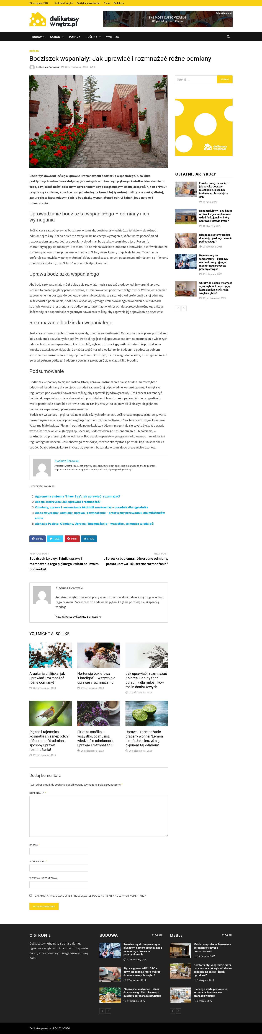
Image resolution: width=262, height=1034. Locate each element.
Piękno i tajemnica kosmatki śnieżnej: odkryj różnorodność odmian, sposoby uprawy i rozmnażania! (49, 741)
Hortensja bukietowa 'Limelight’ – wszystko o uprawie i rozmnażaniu (96, 678)
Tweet (57, 538)
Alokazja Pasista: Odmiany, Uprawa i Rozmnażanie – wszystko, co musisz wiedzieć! (94, 524)
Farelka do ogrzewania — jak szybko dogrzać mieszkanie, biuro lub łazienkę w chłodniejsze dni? (214, 190)
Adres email (38, 861)
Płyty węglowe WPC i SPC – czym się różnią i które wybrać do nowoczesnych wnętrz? (142, 972)
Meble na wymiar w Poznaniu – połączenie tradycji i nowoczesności (212, 948)
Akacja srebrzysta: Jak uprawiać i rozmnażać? (68, 502)
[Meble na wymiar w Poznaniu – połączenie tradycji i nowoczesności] (180, 945)
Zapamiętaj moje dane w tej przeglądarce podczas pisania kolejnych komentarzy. (91, 895)
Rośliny (91, 36)
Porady (74, 36)
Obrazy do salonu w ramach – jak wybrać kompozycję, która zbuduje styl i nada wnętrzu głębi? (215, 288)
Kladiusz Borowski (49, 67)
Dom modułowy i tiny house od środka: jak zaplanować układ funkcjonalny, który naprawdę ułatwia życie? (215, 216)
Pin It (74, 538)
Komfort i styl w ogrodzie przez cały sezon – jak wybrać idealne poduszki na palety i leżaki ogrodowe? (213, 970)
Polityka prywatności (88, 3)
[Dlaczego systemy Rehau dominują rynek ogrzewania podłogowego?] (186, 236)
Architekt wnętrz (64, 3)
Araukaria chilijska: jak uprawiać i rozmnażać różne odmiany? (47, 678)
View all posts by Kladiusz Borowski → (78, 616)
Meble (176, 935)
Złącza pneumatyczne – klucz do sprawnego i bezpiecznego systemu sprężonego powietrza (142, 992)
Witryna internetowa (43, 878)
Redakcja (119, 3)
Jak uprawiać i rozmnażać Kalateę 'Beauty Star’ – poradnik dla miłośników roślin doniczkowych (146, 680)
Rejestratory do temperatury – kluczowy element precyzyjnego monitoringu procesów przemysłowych (213, 262)
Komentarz (37, 793)
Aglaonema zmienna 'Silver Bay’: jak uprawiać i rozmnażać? (77, 496)
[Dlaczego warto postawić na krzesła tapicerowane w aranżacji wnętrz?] (180, 990)
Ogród (55, 36)
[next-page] (184, 308)
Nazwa (34, 844)
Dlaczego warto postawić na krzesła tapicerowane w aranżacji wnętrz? (210, 992)
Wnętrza (112, 36)
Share (39, 538)
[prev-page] (178, 308)
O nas (107, 3)
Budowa (38, 36)
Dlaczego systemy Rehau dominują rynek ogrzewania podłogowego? (215, 238)
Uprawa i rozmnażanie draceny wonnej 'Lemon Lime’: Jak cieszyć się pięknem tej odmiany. (144, 738)
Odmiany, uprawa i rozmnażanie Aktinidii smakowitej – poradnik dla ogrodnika (91, 507)
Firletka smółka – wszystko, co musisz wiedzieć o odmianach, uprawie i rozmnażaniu (95, 738)
